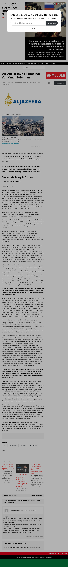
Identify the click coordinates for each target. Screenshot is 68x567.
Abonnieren (52, 23)
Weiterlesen (34, 28)
